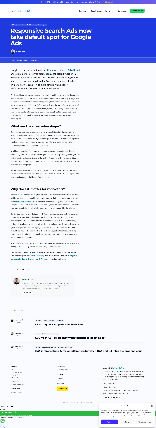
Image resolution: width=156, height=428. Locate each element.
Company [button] (122, 11)
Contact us (62, 388)
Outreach (15, 377)
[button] (152, 406)
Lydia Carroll (19, 320)
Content (15, 375)
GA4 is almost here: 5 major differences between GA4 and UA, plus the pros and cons (88, 351)
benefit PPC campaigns (24, 201)
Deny (127, 422)
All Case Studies (16, 392)
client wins (60, 320)
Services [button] (82, 11)
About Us (38, 320)
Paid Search (30, 25)
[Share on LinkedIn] (18, 270)
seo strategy (54, 334)
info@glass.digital (110, 387)
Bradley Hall (20, 51)
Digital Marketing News (18, 25)
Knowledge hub (62, 370)
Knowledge (109, 11)
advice (38, 334)
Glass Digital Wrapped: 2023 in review (59, 324)
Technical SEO (17, 372)
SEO (12, 370)
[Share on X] (23, 270)
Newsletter (60, 383)
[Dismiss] (142, 2)
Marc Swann (19, 333)
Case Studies (96, 11)
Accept (109, 422)
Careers (59, 381)
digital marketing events (49, 347)
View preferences (144, 422)
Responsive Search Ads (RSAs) (63, 70)
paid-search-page (41, 25)
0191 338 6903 (109, 384)
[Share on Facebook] (28, 270)
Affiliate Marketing (49, 320)
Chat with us (137, 11)
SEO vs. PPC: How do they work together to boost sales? (70, 337)
